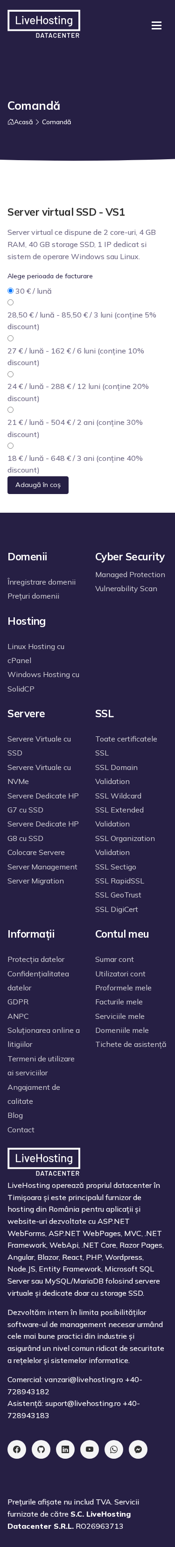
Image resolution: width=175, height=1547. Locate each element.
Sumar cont (114, 959)
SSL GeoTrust (118, 894)
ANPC (18, 1016)
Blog (15, 1115)
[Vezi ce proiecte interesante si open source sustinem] (41, 1449)
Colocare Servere (36, 852)
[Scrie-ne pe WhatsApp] (114, 1449)
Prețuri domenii (33, 595)
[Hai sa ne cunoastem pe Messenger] (138, 1449)
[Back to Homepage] (43, 25)
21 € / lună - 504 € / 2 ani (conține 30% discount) (75, 428)
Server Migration (35, 880)
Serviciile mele (120, 1016)
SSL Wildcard (118, 795)
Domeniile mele (122, 1030)
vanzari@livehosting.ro (83, 1379)
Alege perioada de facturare (50, 276)
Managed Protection (130, 574)
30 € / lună (33, 291)
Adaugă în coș (38, 484)
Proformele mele (123, 987)
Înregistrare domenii (41, 581)
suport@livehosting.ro (83, 1403)
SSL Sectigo (115, 866)
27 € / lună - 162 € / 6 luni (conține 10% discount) (75, 356)
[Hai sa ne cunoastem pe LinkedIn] (65, 1449)
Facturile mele (119, 1001)
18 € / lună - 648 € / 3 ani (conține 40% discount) (75, 464)
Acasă (23, 122)
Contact (21, 1129)
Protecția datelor (35, 959)
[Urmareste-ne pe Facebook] (16, 1449)
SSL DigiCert (116, 909)
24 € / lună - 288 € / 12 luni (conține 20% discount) (78, 392)
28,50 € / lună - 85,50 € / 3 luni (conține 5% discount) (81, 321)
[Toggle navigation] (157, 25)
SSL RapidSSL (119, 880)
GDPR (17, 1001)
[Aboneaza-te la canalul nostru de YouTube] (89, 1449)
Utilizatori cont (120, 973)
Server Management (42, 866)
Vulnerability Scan (126, 588)
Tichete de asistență (131, 1044)
